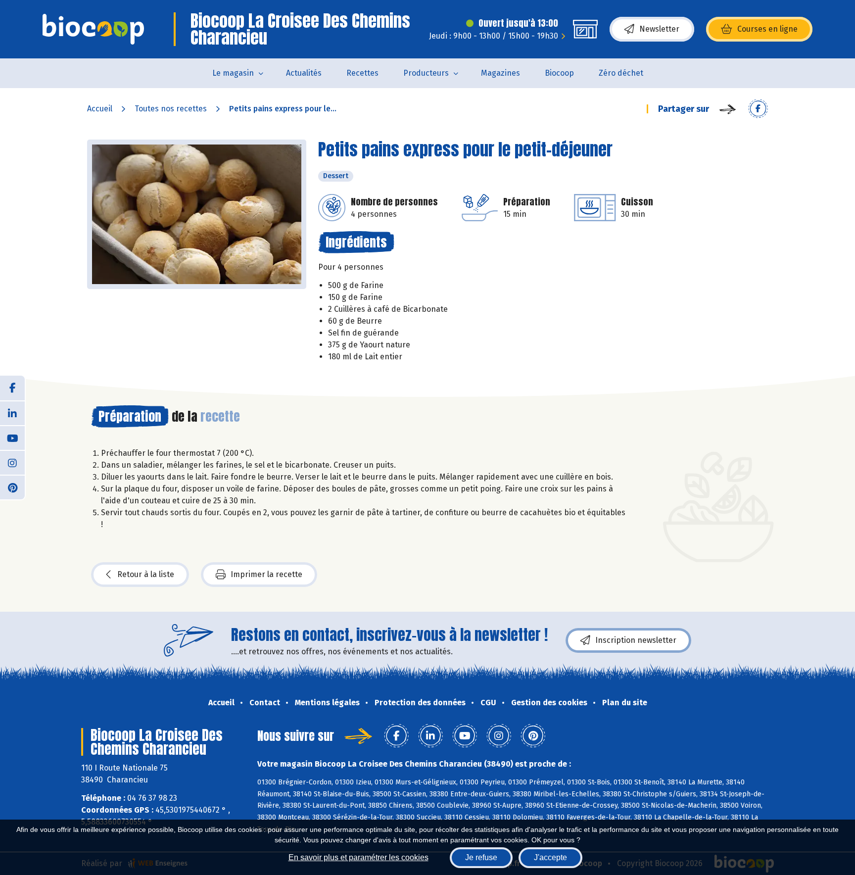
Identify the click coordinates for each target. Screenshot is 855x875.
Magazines (500, 73)
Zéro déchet (621, 73)
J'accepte (550, 857)
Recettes (362, 73)
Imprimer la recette (266, 574)
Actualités (304, 73)
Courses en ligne (767, 29)
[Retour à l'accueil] (93, 29)
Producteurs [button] (426, 73)
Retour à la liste (145, 574)
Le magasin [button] (233, 73)
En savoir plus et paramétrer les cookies (358, 857)
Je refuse (481, 857)
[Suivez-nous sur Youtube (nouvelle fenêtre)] (12, 437)
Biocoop (559, 73)
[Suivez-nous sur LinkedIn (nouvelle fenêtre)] (12, 412)
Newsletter (659, 29)
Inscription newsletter (635, 640)
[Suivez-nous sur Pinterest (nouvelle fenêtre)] (12, 487)
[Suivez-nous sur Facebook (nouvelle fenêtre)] (12, 388)
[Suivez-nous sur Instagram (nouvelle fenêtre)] (12, 462)
